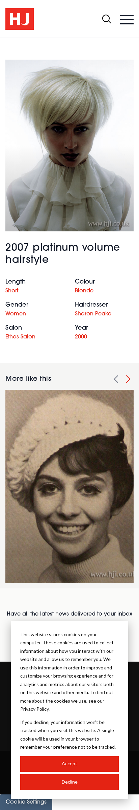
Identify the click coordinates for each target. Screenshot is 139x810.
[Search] (106, 19)
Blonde (84, 291)
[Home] (19, 19)
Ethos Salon (20, 337)
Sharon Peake (93, 314)
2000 (81, 337)
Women (15, 314)
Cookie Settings (26, 802)
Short (11, 291)
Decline (70, 782)
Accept (69, 763)
